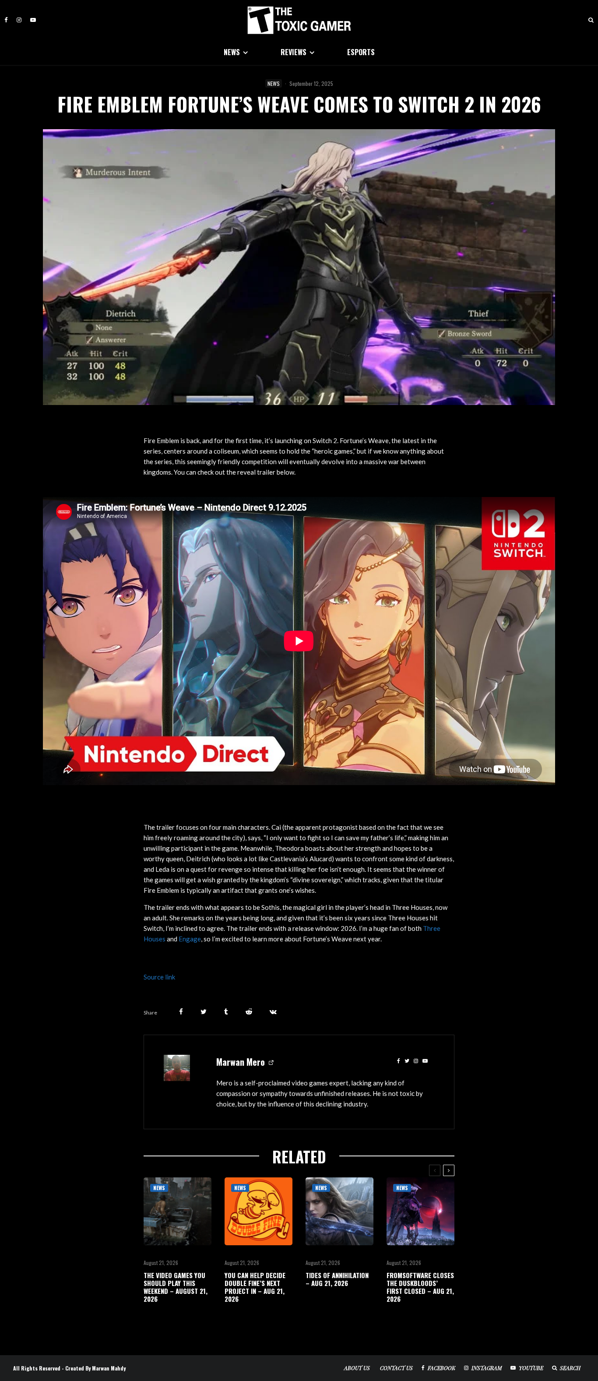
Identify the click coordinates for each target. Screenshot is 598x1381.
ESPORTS (361, 52)
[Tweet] (204, 1011)
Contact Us (396, 1367)
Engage (190, 939)
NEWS (232, 52)
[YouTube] (33, 20)
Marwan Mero (240, 1061)
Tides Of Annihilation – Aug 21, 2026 (337, 1279)
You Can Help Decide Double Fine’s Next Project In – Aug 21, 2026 (255, 1287)
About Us (357, 1367)
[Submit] (249, 1011)
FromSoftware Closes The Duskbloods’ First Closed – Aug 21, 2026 (420, 1287)
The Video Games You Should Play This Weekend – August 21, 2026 (176, 1287)
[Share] (181, 1011)
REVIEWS (293, 52)
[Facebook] (6, 20)
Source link (159, 977)
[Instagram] (19, 20)
